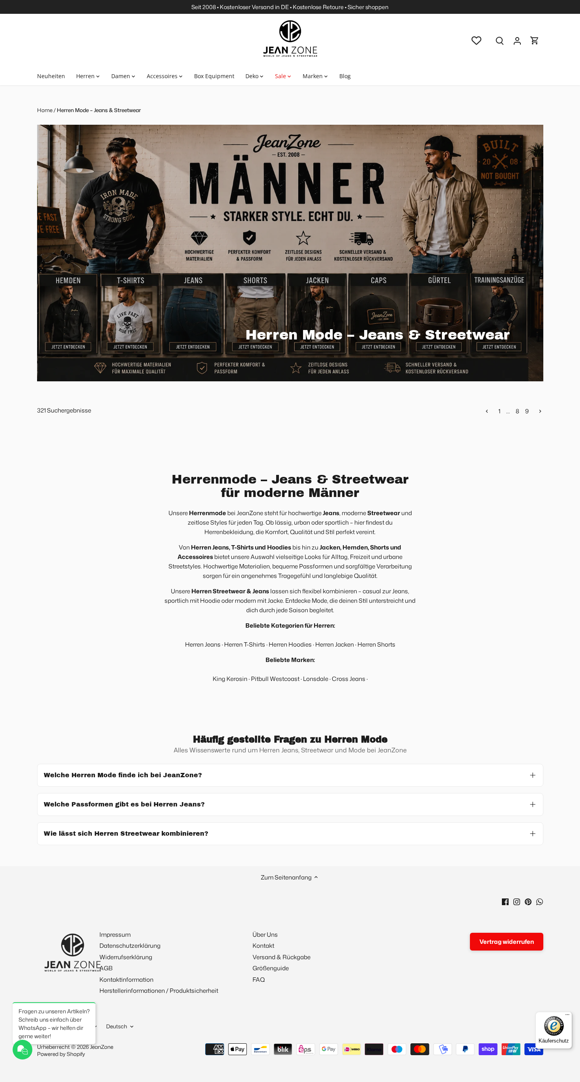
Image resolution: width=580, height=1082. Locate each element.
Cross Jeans (348, 679)
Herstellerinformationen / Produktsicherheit (158, 990)
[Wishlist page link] (476, 40)
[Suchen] (500, 40)
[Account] (517, 40)
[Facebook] (505, 901)
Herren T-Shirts (244, 644)
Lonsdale (316, 679)
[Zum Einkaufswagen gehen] (534, 40)
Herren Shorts (376, 644)
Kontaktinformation (126, 979)
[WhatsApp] (539, 901)
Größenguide (271, 968)
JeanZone (101, 1046)
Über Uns (265, 934)
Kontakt (263, 945)
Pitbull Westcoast (275, 679)
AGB (105, 968)
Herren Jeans (203, 644)
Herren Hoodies (290, 644)
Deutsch (116, 1026)
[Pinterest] (528, 901)
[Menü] (567, 1016)
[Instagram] (516, 901)
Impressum (115, 934)
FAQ (259, 979)
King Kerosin (230, 679)
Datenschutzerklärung (130, 945)
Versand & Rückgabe (282, 957)
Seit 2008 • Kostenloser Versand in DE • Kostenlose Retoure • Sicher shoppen (290, 7)
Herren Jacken (334, 644)
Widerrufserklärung (125, 957)
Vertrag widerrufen (506, 942)
